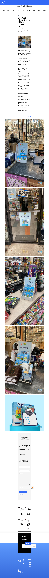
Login (20, 494)
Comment (21, 473)
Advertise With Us (21, 572)
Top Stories (20, 568)
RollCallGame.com (22, 112)
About (19, 570)
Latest (4, 10)
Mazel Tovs (28, 10)
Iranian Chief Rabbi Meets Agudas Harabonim (28, 524)
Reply (20, 456)
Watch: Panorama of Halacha (22, 523)
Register (23, 494)
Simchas (19, 571)
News (8, 10)
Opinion (13, 10)
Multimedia (20, 567)
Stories (39, 10)
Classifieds (44, 10)
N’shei (23, 10)
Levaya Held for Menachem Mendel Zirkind (29, 511)
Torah (18, 10)
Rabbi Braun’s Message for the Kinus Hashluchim (22, 513)
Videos (34, 10)
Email (20, 469)
